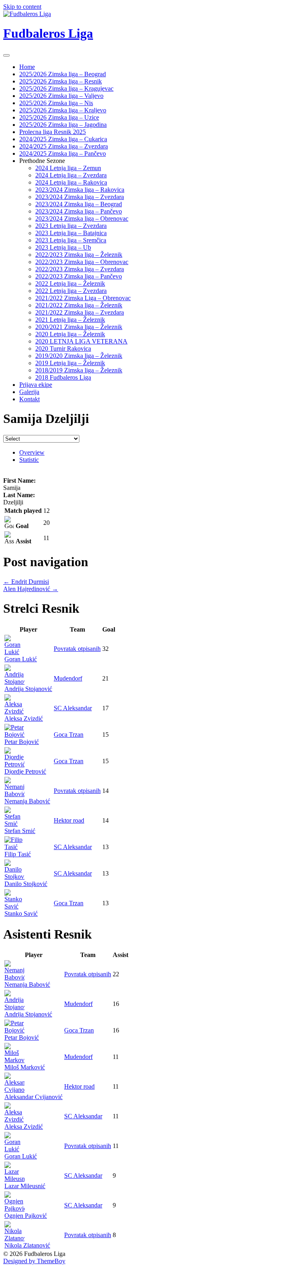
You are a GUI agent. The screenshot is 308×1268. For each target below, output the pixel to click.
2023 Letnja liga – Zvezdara (71, 225)
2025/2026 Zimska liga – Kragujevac (66, 88)
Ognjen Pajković (25, 1215)
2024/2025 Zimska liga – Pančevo (62, 153)
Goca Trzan (68, 734)
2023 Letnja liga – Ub (63, 247)
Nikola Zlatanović (27, 1245)
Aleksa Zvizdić (23, 718)
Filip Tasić (17, 854)
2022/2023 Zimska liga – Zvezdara (79, 269)
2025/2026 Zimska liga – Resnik (60, 81)
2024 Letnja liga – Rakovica (71, 182)
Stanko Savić (21, 913)
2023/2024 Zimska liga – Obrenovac (81, 218)
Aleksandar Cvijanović (33, 1096)
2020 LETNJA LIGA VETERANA (81, 341)
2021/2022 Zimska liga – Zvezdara (79, 312)
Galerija (29, 391)
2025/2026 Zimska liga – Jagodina (63, 124)
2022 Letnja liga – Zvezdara (71, 290)
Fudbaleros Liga (48, 33)
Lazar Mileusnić (24, 1186)
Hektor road (69, 820)
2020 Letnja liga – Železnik (70, 334)
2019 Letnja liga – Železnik (70, 363)
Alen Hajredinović (30, 588)
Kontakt (29, 399)
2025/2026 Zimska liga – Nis (56, 103)
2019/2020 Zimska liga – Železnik (78, 355)
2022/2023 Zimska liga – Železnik (78, 254)
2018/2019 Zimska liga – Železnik (78, 370)
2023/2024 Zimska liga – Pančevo (78, 211)
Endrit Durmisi (26, 581)
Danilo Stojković (25, 883)
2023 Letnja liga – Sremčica (70, 240)
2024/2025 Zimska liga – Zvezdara (63, 146)
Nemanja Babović (27, 801)
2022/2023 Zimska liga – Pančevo (78, 276)
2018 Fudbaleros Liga (63, 377)
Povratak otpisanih (77, 648)
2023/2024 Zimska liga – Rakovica (79, 189)
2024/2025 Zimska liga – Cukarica (63, 139)
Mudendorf (68, 678)
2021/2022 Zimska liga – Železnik (78, 305)
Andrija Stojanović (28, 688)
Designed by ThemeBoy (34, 1261)
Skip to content (22, 6)
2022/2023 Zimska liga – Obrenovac (81, 261)
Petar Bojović (21, 741)
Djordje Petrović (25, 771)
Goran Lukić (20, 659)
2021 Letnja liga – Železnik (70, 319)
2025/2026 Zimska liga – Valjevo (61, 95)
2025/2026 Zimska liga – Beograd (62, 74)
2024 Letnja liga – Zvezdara (71, 175)
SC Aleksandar (73, 708)
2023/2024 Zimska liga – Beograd (78, 204)
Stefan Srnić (19, 830)
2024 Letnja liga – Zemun (68, 168)
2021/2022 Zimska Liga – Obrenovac (83, 298)
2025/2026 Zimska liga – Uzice (59, 117)
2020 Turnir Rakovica (63, 348)
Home (27, 66)
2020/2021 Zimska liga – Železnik (78, 326)
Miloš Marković (24, 1067)
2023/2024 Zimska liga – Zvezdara (79, 196)
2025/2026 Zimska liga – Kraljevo (62, 110)
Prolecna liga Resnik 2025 (52, 131)
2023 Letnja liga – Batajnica (71, 233)
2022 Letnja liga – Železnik (70, 283)
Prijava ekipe (35, 384)
